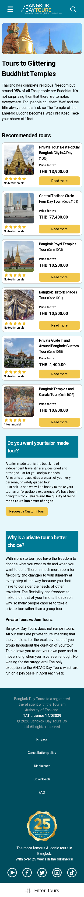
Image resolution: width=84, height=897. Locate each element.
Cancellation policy (42, 753)
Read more (59, 181)
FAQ (42, 792)
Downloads (42, 779)
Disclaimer (42, 766)
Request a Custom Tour (26, 511)
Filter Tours (46, 890)
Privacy (42, 739)
